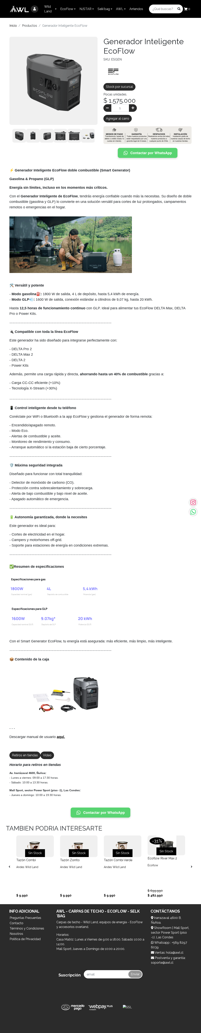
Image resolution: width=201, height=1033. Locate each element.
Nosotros (16, 934)
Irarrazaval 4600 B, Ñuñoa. (166, 920)
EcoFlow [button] (66, 9)
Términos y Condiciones (27, 928)
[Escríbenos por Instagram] (193, 502)
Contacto (16, 923)
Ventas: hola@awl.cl (168, 952)
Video (47, 755)
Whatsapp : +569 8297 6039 (169, 945)
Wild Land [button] (48, 9)
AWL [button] (119, 9)
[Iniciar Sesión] (34, 9)
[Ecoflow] (113, 71)
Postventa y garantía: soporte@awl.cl (168, 960)
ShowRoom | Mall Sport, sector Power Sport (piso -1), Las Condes (170, 932)
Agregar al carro (117, 118)
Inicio (13, 25)
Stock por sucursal (119, 87)
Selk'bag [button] (104, 9)
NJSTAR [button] (85, 9)
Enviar (135, 974)
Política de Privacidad (25, 939)
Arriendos (136, 9)
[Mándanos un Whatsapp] (193, 512)
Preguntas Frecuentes (25, 918)
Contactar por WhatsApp (151, 152)
